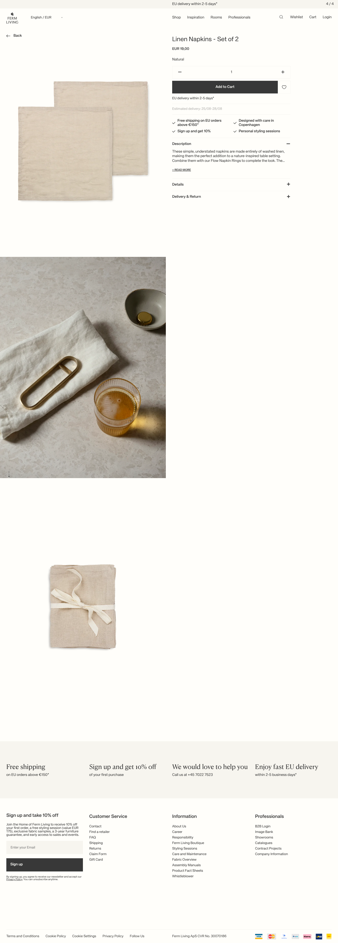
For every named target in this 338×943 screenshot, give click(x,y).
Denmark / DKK (169, 481)
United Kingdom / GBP (169, 472)
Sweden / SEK (169, 489)
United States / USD (169, 463)
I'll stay (169, 505)
